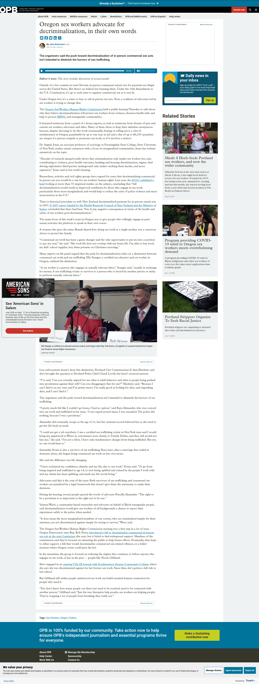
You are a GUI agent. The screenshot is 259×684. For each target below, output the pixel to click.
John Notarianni (57, 44)
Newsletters (116, 16)
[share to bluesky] (50, 38)
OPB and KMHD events (136, 16)
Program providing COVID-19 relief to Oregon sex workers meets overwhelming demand (189, 246)
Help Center (45, 656)
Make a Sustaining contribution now (197, 635)
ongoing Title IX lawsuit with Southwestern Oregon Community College (105, 564)
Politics (73, 617)
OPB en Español (158, 16)
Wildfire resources (78, 16)
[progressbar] (84, 70)
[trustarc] (250, 681)
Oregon (64, 617)
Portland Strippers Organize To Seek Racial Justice (188, 319)
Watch (94, 16)
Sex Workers (52, 617)
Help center (174, 16)
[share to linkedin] (55, 38)
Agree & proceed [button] (233, 670)
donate (239, 10)
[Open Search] (250, 10)
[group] (98, 70)
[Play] (41, 70)
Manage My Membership (81, 652)
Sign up (210, 100)
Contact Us (74, 659)
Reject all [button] (249, 670)
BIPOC (62, 116)
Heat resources (59, 16)
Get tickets (28, 331)
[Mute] (138, 70)
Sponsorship (74, 656)
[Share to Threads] (59, 38)
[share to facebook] (46, 38)
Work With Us (46, 659)
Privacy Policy (9, 681)
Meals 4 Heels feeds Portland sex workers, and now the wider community (189, 162)
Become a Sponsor (146, 362)
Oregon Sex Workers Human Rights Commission (74, 109)
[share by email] (41, 38)
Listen (104, 16)
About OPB (43, 16)
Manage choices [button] (214, 670)
